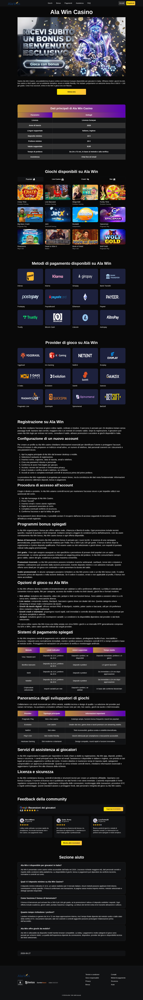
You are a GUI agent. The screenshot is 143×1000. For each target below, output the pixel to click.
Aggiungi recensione (113, 809)
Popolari (29, 179)
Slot (111, 179)
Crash (83, 179)
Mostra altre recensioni (71, 843)
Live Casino (56, 179)
